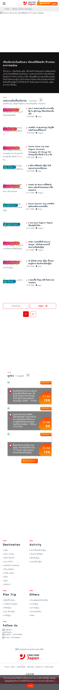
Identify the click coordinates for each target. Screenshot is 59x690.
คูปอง (54, 3)
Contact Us (39, 667)
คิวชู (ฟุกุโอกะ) (9, 569)
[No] (55, 682)
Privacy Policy (49, 667)
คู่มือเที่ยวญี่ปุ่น (9, 600)
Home (7, 667)
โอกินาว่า (7, 584)
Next (41, 306)
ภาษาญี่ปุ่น (34, 604)
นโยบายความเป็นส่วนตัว (46, 681)
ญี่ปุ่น (6, 550)
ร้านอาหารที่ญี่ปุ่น (37, 554)
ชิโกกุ (6, 577)
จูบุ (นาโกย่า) (8, 561)
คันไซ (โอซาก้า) (9, 557)
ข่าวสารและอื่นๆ (36, 611)
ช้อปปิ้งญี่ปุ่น (35, 557)
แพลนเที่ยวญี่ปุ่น (36, 561)
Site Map (30, 667)
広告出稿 (30, 674)
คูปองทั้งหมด (30, 461)
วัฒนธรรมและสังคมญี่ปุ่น (39, 600)
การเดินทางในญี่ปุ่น (10, 604)
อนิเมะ (33, 615)
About (13, 667)
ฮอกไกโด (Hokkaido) (11, 565)
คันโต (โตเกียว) (9, 554)
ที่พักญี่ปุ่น (7, 607)
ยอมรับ (30, 685)
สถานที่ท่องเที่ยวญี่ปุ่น (38, 550)
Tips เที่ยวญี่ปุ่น (9, 611)
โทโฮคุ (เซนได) (9, 573)
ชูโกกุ (6, 580)
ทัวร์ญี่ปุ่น (7, 615)
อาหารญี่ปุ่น (35, 607)
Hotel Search (21, 667)
